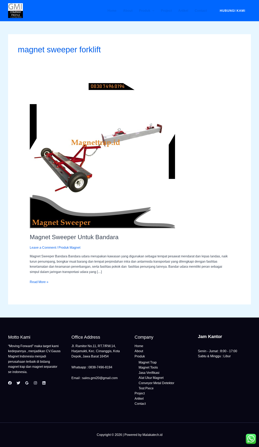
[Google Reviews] (27, 383)
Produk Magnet (69, 247)
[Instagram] (35, 383)
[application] (152, 10)
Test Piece (146, 388)
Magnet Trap (148, 362)
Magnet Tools (148, 367)
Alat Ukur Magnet (151, 377)
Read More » (39, 281)
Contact (201, 10)
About (128, 10)
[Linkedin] (44, 383)
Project (166, 10)
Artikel (183, 10)
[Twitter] (18, 383)
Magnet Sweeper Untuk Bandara (74, 237)
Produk (144, 10)
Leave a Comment (43, 247)
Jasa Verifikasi (149, 372)
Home (112, 10)
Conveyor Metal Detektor (156, 383)
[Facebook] (10, 383)
